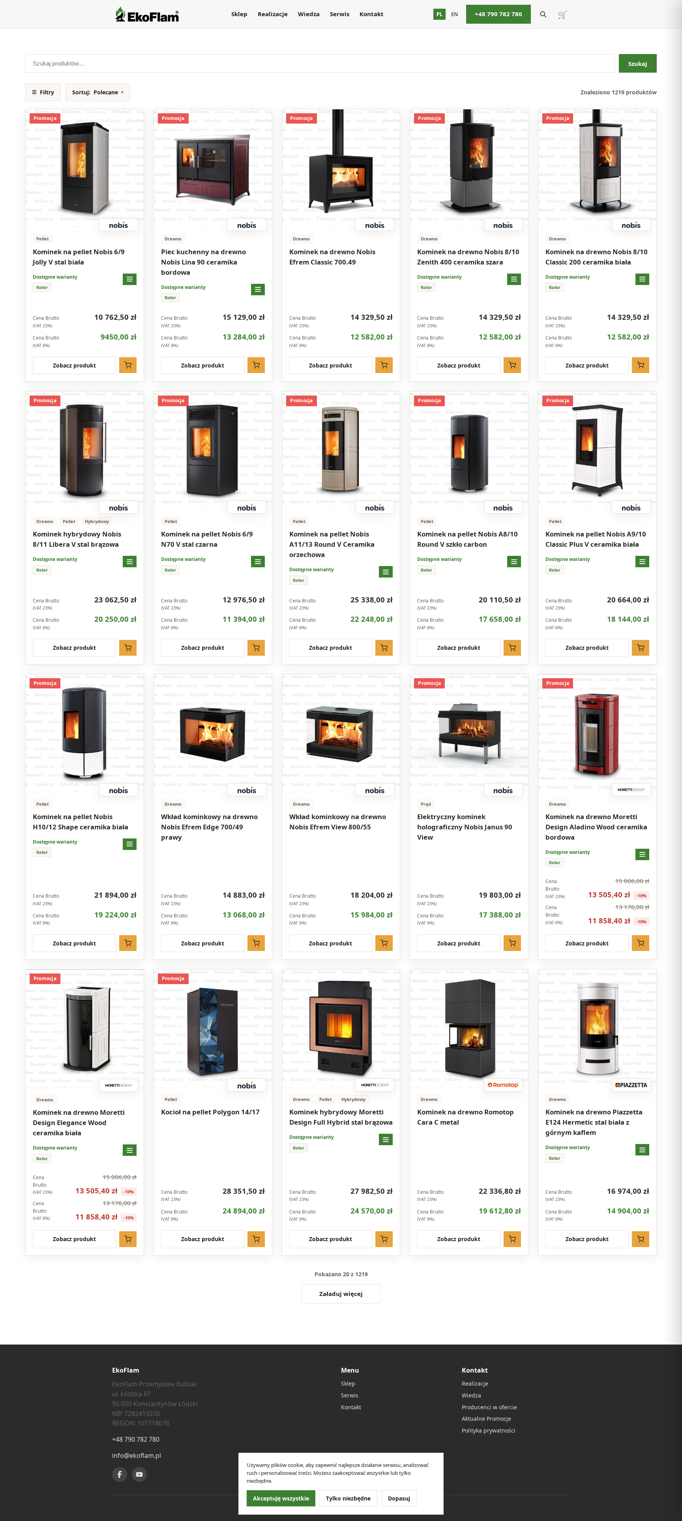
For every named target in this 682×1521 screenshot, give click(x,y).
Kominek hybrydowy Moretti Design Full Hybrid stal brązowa (341, 1117)
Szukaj (637, 64)
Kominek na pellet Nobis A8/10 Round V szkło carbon (467, 539)
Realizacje (273, 14)
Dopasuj (399, 1498)
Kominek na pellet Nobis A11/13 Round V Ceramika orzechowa (332, 544)
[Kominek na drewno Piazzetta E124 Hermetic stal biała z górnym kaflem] (597, 1029)
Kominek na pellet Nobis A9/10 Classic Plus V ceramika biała (595, 539)
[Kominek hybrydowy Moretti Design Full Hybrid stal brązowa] (341, 1029)
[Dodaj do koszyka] (128, 365)
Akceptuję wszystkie (281, 1498)
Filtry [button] (43, 92)
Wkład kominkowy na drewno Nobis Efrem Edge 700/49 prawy (209, 827)
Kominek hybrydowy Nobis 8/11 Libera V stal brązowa (77, 539)
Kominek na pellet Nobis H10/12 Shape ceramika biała (80, 821)
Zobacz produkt (74, 365)
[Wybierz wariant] (130, 279)
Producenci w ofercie (489, 1407)
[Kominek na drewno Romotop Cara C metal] (469, 1029)
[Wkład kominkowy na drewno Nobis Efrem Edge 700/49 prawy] (213, 733)
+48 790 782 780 (498, 14)
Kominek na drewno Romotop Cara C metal (465, 1117)
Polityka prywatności (488, 1430)
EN (454, 14)
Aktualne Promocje (486, 1418)
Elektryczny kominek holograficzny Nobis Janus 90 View (464, 827)
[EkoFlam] (146, 14)
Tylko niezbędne (348, 1498)
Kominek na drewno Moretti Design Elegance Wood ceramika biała (79, 1122)
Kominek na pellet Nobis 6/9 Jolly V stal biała (79, 256)
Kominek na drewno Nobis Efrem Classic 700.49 (332, 256)
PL (439, 14)
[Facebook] (119, 1474)
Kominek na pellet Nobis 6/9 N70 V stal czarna (207, 539)
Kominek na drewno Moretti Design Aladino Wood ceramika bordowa (596, 827)
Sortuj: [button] (97, 92)
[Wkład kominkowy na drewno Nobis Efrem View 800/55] (341, 733)
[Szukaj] (543, 14)
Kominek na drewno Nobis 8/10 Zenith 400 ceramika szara (468, 256)
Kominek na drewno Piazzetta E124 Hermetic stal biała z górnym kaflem (594, 1122)
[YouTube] (139, 1474)
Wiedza (309, 14)
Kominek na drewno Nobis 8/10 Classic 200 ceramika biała (596, 256)
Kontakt (372, 14)
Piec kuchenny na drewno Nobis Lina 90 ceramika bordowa (203, 262)
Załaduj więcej (341, 1294)
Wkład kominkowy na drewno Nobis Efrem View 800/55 (337, 821)
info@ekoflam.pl (136, 1455)
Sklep (239, 14)
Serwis (339, 14)
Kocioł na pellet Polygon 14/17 (210, 1111)
